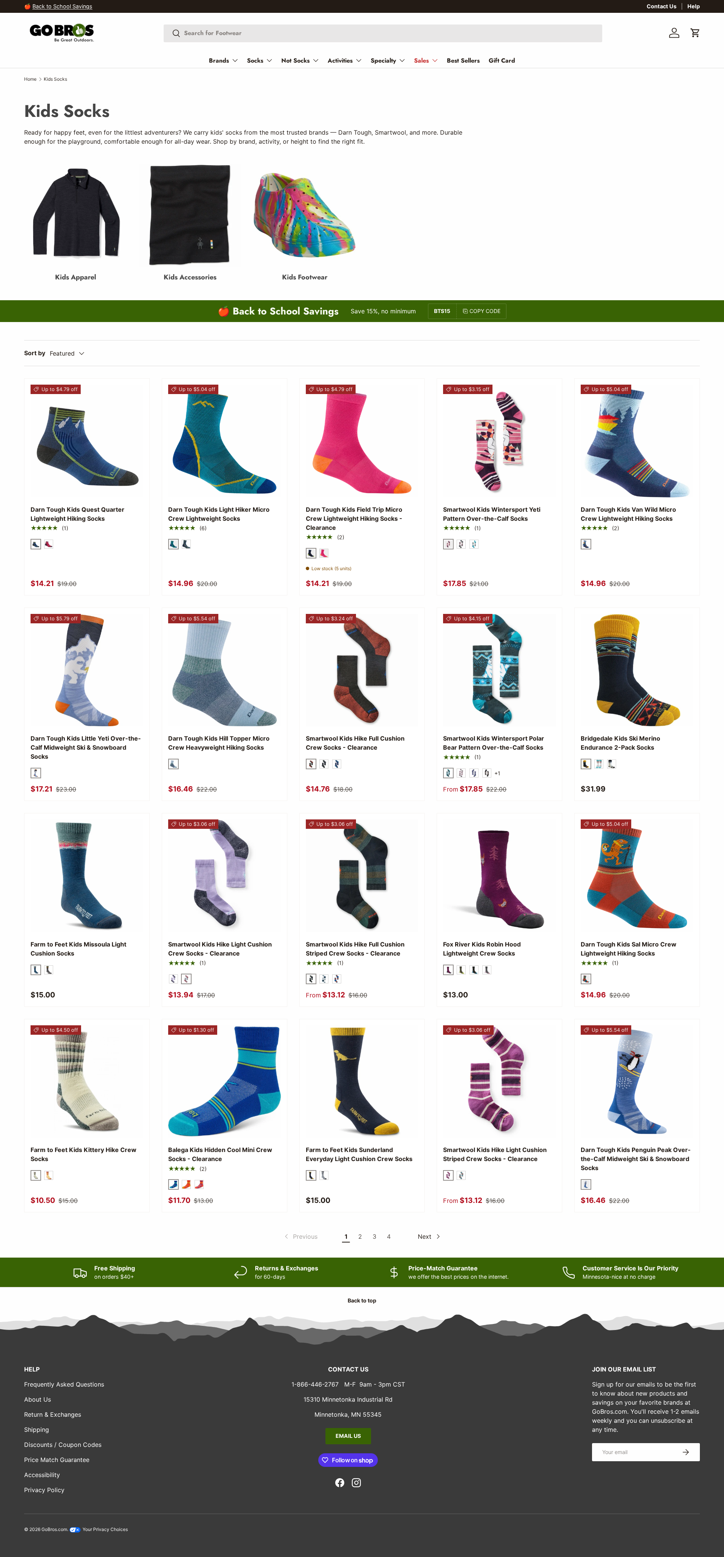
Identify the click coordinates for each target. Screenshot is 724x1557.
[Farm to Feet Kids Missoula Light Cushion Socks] (87, 875)
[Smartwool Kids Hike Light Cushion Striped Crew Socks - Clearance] (499, 1081)
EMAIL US (348, 1436)
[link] (300, 1236)
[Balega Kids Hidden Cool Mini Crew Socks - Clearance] (224, 1081)
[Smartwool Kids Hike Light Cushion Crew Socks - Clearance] (224, 875)
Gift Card (502, 60)
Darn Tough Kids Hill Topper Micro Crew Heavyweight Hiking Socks (219, 743)
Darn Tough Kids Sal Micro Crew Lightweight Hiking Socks (628, 948)
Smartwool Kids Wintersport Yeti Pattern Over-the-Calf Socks (491, 514)
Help (693, 6)
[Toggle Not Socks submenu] (315, 60)
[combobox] (383, 33)
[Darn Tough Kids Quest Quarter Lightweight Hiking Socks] (87, 441)
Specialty (383, 60)
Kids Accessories (190, 277)
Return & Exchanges (52, 1414)
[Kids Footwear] (304, 215)
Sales (421, 60)
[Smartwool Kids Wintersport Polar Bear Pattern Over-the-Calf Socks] (499, 670)
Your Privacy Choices (104, 1529)
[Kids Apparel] (75, 215)
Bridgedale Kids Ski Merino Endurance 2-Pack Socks (620, 743)
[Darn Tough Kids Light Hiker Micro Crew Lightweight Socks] (224, 441)
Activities (340, 60)
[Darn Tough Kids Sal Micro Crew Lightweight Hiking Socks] (637, 875)
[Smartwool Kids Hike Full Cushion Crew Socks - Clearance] (362, 670)
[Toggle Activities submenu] (358, 60)
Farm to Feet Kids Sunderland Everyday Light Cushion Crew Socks (359, 1154)
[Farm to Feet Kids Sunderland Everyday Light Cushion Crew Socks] (362, 1081)
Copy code (484, 311)
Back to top (362, 1300)
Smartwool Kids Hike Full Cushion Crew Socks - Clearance (355, 743)
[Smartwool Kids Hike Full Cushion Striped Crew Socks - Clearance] (362, 875)
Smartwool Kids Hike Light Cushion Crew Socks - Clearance (220, 948)
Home (30, 79)
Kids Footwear (304, 277)
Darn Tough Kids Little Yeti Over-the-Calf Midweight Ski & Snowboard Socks (86, 747)
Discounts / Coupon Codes (62, 1444)
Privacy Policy (44, 1490)
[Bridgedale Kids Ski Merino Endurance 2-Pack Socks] (637, 670)
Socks (255, 60)
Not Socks (295, 60)
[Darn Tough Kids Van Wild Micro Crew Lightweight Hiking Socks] (637, 441)
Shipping (36, 1429)
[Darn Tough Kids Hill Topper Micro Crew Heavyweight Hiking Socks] (224, 670)
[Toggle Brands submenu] (234, 60)
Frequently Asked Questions (64, 1384)
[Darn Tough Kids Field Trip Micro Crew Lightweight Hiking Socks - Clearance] (362, 441)
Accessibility (42, 1475)
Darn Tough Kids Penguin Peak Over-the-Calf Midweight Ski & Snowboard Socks (636, 1159)
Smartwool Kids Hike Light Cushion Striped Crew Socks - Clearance (495, 1154)
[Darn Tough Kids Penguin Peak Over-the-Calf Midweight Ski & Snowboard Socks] (637, 1081)
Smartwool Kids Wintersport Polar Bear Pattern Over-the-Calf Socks (493, 743)
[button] (695, 33)
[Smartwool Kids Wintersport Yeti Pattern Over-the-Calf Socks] (499, 441)
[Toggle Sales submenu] (434, 60)
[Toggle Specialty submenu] (401, 60)
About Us (37, 1399)
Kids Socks (55, 79)
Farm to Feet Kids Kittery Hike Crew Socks (84, 1154)
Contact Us (661, 6)
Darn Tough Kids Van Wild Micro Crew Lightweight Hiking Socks (628, 514)
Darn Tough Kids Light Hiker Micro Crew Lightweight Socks (219, 514)
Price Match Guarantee (56, 1459)
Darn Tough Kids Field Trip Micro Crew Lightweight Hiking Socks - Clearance (354, 518)
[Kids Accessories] (190, 215)
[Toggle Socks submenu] (269, 60)
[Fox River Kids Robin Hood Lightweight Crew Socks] (499, 875)
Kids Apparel (75, 277)
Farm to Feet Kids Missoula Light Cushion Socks (78, 948)
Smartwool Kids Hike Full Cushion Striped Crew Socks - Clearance (355, 948)
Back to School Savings (62, 6)
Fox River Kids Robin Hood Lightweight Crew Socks (482, 948)
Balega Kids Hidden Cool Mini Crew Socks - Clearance (220, 1154)
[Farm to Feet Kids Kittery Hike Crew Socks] (87, 1081)
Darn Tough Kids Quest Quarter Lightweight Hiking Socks (77, 514)
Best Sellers (463, 60)
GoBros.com (54, 1529)
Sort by (34, 353)
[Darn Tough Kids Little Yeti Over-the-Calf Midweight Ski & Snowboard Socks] (87, 670)
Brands (219, 60)
